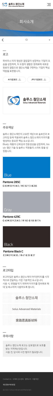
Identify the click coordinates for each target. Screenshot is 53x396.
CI (26, 40)
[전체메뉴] (49, 4)
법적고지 (28, 379)
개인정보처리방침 (9, 385)
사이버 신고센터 (18, 379)
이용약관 (35, 379)
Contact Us (7, 379)
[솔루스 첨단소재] (16, 4)
